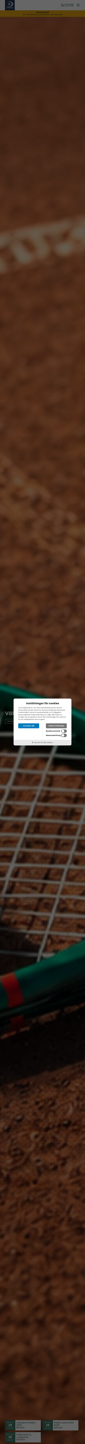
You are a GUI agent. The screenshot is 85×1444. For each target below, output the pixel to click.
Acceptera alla (28, 726)
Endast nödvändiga (56, 726)
